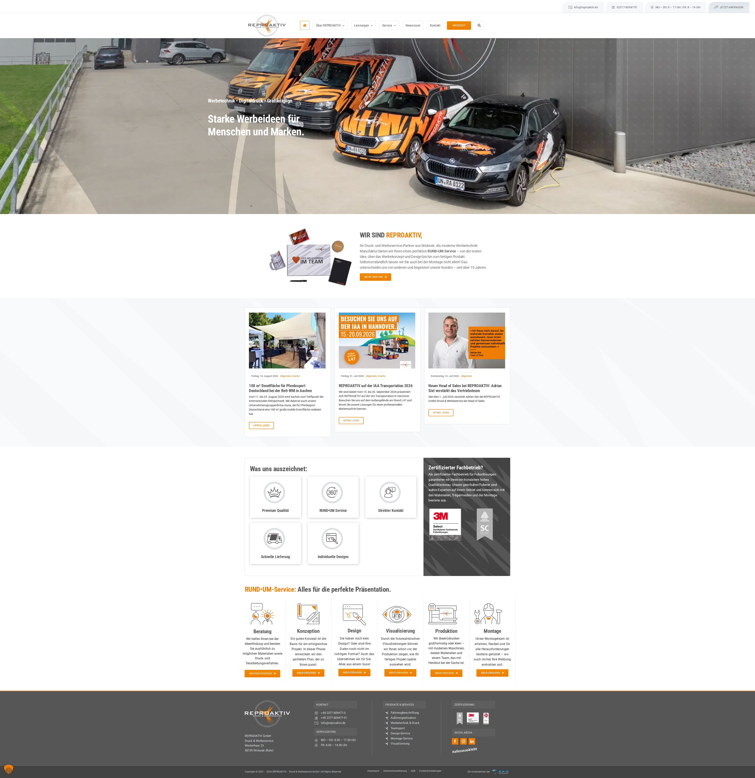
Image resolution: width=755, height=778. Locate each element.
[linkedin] (552, 3)
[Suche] (479, 25)
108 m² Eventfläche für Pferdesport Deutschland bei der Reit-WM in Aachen (280, 388)
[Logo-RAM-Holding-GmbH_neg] (500, 771)
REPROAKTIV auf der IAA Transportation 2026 (376, 385)
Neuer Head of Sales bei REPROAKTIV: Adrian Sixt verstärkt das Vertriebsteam (465, 388)
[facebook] (538, 3)
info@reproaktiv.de (333, 723)
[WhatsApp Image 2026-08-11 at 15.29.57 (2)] (287, 314)
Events (296, 376)
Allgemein (285, 376)
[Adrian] (466, 314)
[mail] (559, 3)
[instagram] (545, 3)
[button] (8, 769)
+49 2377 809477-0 (333, 713)
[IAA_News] (377, 314)
